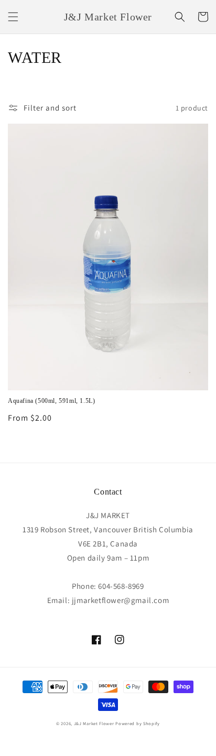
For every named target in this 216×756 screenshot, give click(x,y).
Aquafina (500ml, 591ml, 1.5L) (51, 400)
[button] (13, 16)
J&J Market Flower (94, 723)
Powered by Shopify (137, 723)
